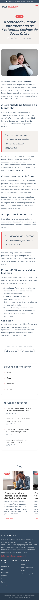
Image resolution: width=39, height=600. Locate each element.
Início (23, 564)
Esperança (5, 572)
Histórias (10, 384)
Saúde (9, 389)
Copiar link (29, 351)
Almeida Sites (25, 597)
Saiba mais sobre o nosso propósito (15, 556)
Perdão (4, 576)
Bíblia (19, 16)
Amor (3, 579)
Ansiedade (5, 566)
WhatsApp (13, 351)
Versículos (24, 571)
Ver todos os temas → (9, 586)
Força (3, 582)
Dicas (8, 378)
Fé (2, 569)
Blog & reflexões (27, 568)
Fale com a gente (27, 574)
